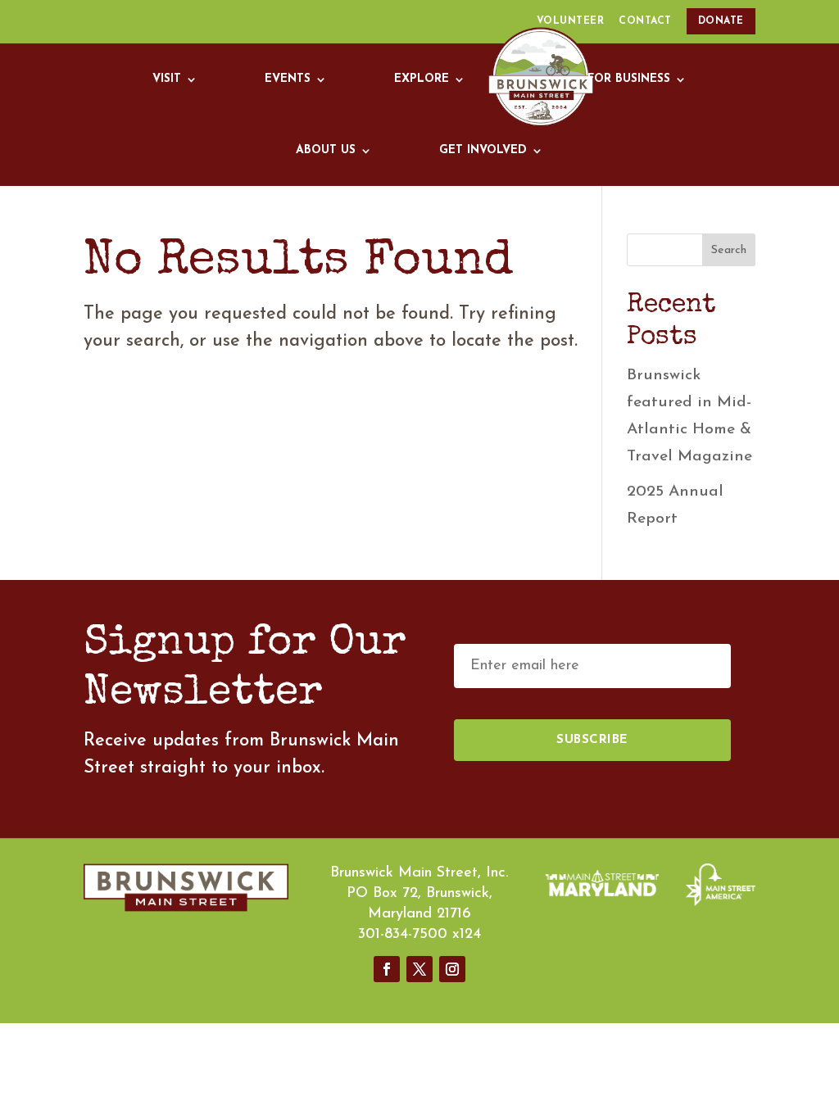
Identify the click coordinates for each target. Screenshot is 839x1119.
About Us (326, 150)
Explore (421, 79)
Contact (645, 21)
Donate (721, 21)
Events (288, 79)
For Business (628, 79)
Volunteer (571, 21)
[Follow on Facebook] (387, 969)
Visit (166, 79)
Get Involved (483, 150)
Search (728, 250)
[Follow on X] (419, 969)
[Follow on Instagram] (452, 969)
